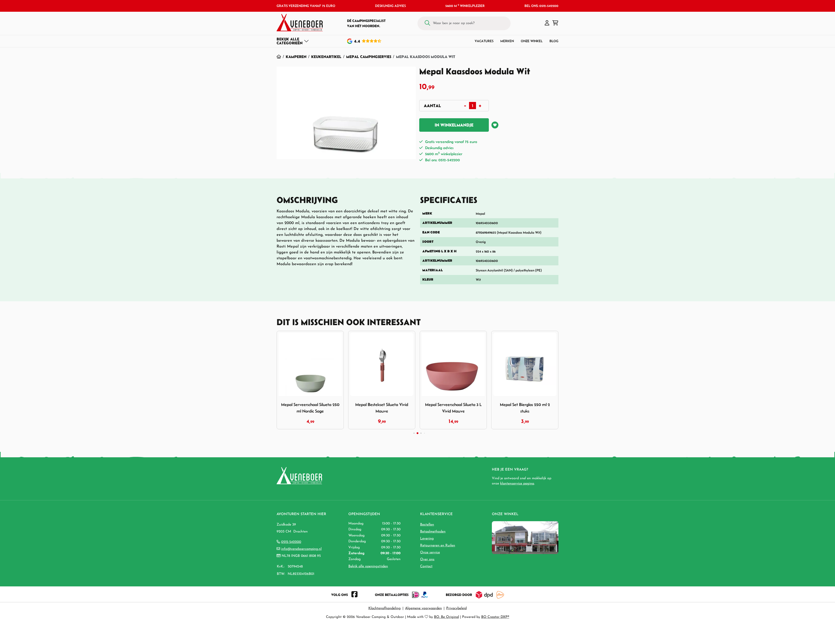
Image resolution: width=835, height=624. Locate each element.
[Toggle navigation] (293, 41)
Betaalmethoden (433, 531)
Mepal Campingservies (368, 56)
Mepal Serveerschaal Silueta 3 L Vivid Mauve (453, 407)
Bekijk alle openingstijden (368, 566)
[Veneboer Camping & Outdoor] (300, 22)
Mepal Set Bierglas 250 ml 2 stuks (525, 407)
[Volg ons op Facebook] (354, 595)
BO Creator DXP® (495, 617)
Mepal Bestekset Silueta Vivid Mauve (381, 407)
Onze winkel (532, 41)
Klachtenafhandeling (384, 608)
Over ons (427, 559)
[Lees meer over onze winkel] (525, 537)
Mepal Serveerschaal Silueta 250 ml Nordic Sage (310, 407)
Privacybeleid (456, 608)
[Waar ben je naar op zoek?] (427, 23)
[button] (547, 23)
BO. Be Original (446, 617)
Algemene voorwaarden (423, 608)
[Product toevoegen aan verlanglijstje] (495, 124)
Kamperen (296, 56)
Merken (507, 41)
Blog (553, 41)
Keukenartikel (326, 56)
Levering (427, 538)
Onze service (430, 552)
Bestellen (427, 524)
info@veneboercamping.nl (301, 549)
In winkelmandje (454, 125)
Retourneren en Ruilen (437, 545)
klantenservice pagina (517, 483)
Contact (426, 566)
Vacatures (484, 41)
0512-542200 (291, 542)
